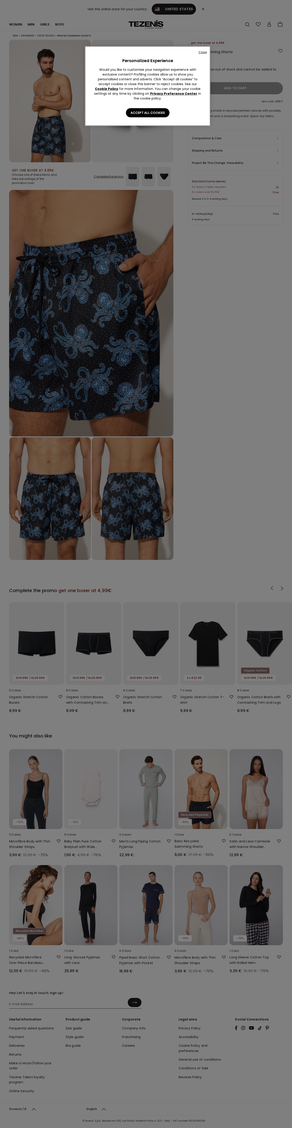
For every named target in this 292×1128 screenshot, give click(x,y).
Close (202, 52)
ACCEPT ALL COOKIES (147, 112)
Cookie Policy (106, 89)
